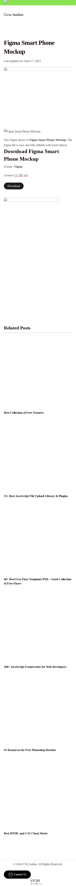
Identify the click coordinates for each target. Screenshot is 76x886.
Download (14, 186)
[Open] (70, 18)
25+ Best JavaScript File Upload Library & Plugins (36, 496)
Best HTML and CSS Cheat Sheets (26, 833)
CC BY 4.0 (21, 175)
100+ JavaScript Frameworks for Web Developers (35, 666)
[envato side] (31, 252)
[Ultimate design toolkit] (38, 93)
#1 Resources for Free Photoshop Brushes (30, 750)
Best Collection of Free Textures (24, 412)
